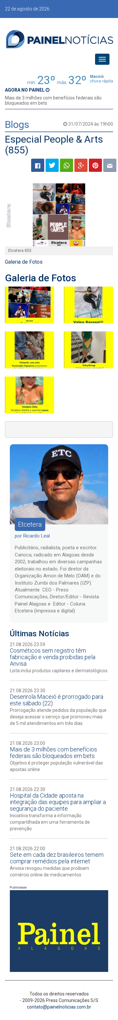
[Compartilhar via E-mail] (109, 165)
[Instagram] (88, 305)
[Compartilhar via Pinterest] (95, 165)
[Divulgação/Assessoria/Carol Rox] (29, 305)
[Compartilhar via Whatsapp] (66, 165)
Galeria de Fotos (24, 262)
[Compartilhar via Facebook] (37, 165)
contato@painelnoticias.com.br (59, 1007)
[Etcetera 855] (59, 214)
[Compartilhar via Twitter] (52, 165)
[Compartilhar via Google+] (81, 165)
